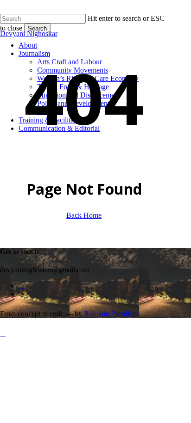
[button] (3, 333)
